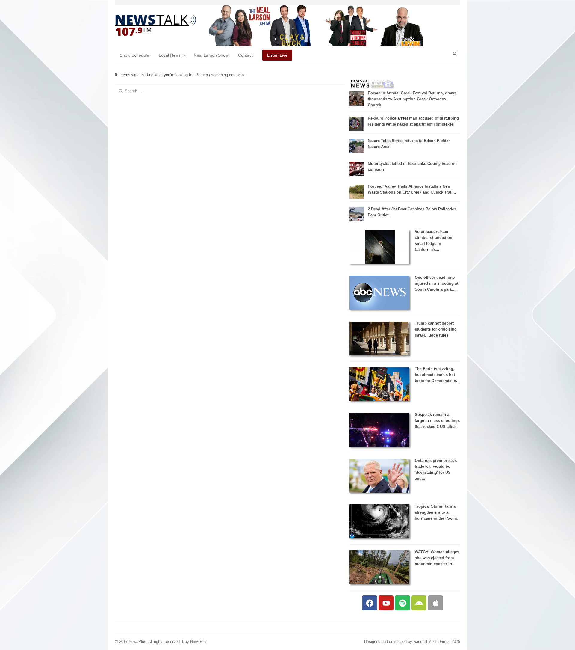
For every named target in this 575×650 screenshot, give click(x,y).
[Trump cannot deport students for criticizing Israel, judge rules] (379, 354)
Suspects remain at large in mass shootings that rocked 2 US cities (437, 420)
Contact (245, 55)
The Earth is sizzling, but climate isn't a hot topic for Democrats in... (437, 375)
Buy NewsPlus (195, 641)
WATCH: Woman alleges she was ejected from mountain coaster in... (437, 558)
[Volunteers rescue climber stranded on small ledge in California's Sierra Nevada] (379, 262)
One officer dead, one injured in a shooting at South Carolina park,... (436, 283)
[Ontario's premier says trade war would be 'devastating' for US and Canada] (379, 491)
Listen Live (277, 55)
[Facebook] (369, 602)
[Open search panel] (454, 53)
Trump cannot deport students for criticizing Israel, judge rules (436, 329)
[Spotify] (402, 602)
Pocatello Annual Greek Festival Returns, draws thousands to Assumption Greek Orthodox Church (412, 99)
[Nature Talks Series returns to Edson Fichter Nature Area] (356, 152)
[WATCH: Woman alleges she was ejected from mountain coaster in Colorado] (379, 582)
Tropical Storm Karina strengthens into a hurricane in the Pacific (436, 512)
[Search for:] (230, 91)
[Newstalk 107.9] (155, 25)
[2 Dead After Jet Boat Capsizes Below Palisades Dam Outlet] (356, 220)
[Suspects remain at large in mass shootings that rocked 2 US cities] (379, 445)
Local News (170, 55)
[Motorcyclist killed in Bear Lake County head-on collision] (356, 175)
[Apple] (435, 602)
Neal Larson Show (211, 55)
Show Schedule (134, 55)
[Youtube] (386, 602)
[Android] (418, 602)
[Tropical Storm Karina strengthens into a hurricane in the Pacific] (379, 537)
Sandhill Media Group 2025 (436, 641)
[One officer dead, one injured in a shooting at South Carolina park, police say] (379, 308)
